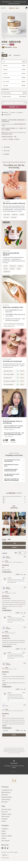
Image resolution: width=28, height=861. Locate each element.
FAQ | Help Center (6, 809)
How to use (5, 811)
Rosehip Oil (20, 265)
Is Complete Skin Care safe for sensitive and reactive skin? (11, 470)
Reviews (4, 833)
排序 (16, 552)
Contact (4, 821)
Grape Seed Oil (7, 271)
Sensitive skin (14, 214)
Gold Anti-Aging (6, 799)
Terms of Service (10, 852)
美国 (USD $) (4, 855)
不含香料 (4, 55)
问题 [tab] (9, 540)
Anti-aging (22, 214)
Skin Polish (4, 802)
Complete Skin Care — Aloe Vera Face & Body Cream (14, 562)
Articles (4, 831)
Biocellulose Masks (7, 797)
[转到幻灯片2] (13, 771)
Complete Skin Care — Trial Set (10, 593)
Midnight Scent (17, 55)
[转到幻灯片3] (14, 771)
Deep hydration (7, 214)
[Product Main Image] (14, 24)
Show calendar (6, 840)
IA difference (5, 828)
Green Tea (6, 268)
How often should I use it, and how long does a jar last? (11, 475)
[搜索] (4, 8)
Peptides (18, 268)
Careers (4, 838)
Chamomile (12, 268)
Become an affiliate (7, 836)
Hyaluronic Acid (13, 265)
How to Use (6, 150)
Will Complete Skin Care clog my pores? (11, 465)
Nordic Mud (5, 794)
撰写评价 (15, 548)
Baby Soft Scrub (6, 792)
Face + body (6, 217)
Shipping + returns (6, 814)
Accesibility (15, 852)
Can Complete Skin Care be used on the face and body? (12, 460)
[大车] (25, 8)
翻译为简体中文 (8, 571)
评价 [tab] (4, 540)
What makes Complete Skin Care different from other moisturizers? (11, 479)
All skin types (13, 217)
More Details (7, 147)
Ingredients (6, 154)
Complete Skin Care (7, 790)
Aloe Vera (5, 265)
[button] (14, 496)
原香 (10, 55)
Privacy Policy (4, 852)
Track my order (5, 816)
